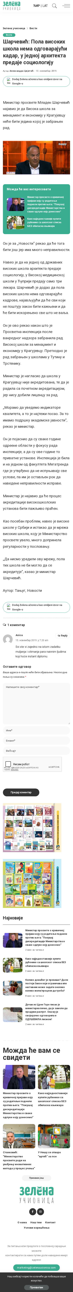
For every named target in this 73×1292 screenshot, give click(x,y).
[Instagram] (40, 1211)
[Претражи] (53, 6)
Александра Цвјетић (21, 71)
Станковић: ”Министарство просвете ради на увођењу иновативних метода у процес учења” (19, 1160)
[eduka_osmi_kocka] (32, 827)
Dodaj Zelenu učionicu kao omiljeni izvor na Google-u (37, 81)
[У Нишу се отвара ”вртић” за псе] (54, 1136)
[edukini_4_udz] (32, 883)
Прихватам (36, 1287)
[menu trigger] (65, 6)
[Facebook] (32, 1211)
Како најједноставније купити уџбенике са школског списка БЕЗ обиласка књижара (45, 962)
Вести (9, 35)
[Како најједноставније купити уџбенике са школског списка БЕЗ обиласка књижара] (36, 222)
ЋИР (36, 6)
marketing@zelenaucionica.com (36, 1267)
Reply (64, 635)
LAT (45, 6)
